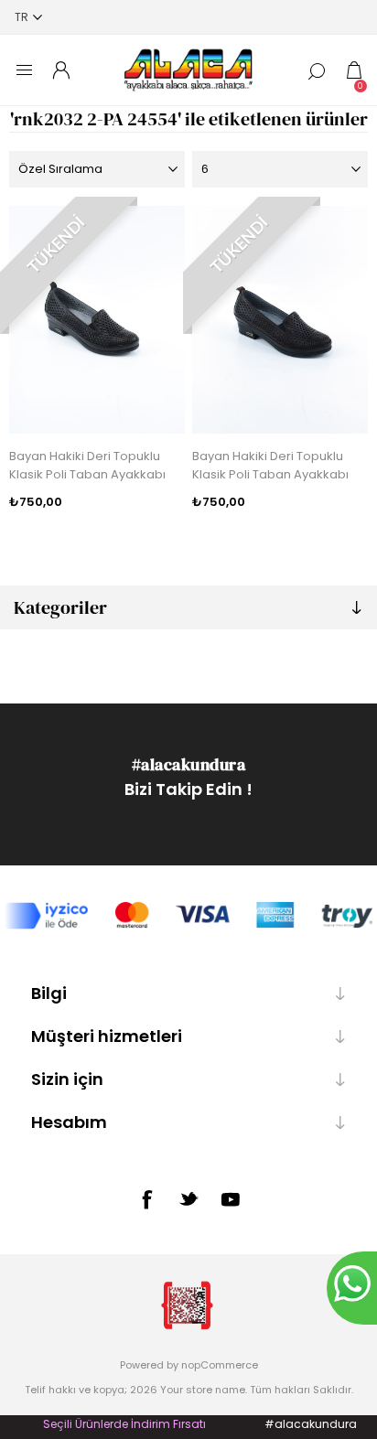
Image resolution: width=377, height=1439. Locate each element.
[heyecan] (188, 1198)
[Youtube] (230, 1199)
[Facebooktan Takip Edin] (146, 1199)
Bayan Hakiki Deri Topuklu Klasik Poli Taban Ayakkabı (87, 465)
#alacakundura (189, 764)
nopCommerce (219, 1365)
